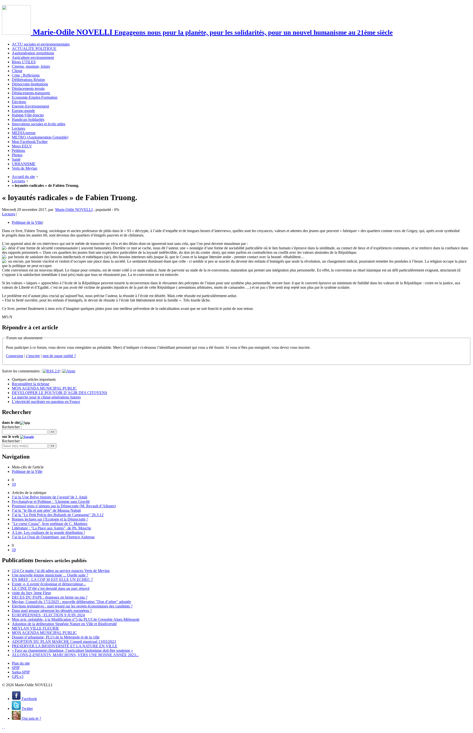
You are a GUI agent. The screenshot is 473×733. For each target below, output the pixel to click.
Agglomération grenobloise (33, 53)
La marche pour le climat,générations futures (46, 397)
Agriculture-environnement (33, 57)
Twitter (27, 708)
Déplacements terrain (28, 88)
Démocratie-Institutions (30, 84)
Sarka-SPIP (21, 672)
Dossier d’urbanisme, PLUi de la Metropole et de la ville (56, 637)
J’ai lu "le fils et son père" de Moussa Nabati (46, 510)
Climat (17, 71)
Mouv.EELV (22, 146)
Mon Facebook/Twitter (30, 142)
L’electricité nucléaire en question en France (46, 401)
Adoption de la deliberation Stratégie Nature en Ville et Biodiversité (64, 624)
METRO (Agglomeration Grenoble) (40, 137)
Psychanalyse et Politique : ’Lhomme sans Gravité (51, 501)
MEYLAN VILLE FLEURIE (35, 628)
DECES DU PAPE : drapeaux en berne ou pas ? (49, 597)
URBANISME (23, 164)
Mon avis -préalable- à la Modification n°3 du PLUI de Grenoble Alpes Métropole (75, 619)
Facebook (29, 699)
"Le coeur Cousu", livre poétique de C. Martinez (49, 524)
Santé (16, 159)
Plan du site (21, 663)
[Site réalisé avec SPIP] (4, 727)
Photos (17, 155)
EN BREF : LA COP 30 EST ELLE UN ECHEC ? (52, 579)
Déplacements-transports (31, 93)
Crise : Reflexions (26, 75)
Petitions (18, 150)
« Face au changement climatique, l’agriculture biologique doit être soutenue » (72, 650)
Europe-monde (23, 111)
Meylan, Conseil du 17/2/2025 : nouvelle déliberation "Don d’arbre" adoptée (71, 602)
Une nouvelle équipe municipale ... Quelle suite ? (50, 575)
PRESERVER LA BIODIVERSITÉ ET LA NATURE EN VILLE (64, 646)
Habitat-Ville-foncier (28, 115)
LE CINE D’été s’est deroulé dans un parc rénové (50, 588)
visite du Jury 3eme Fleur (31, 593)
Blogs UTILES (24, 62)
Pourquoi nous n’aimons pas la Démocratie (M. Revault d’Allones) (64, 506)
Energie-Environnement (30, 106)
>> (52, 432)
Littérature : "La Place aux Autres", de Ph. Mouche (51, 528)
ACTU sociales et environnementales (41, 44)
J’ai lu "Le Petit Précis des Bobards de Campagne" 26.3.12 (57, 515)
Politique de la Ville (27, 222)
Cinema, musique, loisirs (31, 66)
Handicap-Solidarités (28, 119)
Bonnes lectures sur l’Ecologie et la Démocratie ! (50, 519)
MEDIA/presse (23, 133)
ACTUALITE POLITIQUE (34, 49)
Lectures (18, 128)
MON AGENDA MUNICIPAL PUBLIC (44, 388)
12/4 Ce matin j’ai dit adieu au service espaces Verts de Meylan (61, 571)
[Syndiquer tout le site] (2, 727)
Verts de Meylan (24, 168)
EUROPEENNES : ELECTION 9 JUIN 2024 (48, 615)
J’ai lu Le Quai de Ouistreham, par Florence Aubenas (53, 537)
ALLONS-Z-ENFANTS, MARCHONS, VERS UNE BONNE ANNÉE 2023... (75, 655)
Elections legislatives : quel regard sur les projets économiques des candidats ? (72, 606)
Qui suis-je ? (31, 718)
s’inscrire (33, 356)
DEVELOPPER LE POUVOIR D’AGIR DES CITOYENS (59, 393)
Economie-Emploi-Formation (34, 97)
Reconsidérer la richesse (30, 384)
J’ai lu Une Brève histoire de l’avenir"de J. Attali (49, 497)
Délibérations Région (28, 80)
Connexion (14, 356)
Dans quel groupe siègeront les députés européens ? (52, 610)
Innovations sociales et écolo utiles (38, 124)
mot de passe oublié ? (59, 356)
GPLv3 (17, 676)
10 (14, 484)
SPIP (16, 668)
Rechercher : (12, 427)
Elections (19, 102)
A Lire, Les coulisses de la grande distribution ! (48, 532)
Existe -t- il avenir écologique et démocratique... (49, 584)
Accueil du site (23, 177)
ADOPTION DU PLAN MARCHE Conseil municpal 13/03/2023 (64, 641)
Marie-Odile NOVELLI (74, 209)
